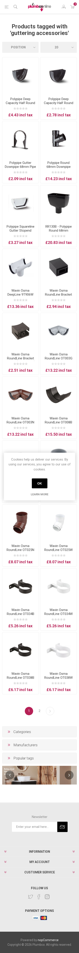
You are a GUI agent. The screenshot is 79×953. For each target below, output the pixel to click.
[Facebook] (38, 896)
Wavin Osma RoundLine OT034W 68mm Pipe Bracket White (58, 616)
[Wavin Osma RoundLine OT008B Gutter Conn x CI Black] (58, 395)
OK (39, 483)
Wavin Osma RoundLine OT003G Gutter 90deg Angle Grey (58, 360)
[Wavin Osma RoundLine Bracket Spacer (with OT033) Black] (20, 331)
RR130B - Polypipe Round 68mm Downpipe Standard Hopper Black (58, 232)
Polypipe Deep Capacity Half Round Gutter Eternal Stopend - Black (20, 105)
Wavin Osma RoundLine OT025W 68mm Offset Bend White (58, 552)
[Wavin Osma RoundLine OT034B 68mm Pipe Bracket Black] (20, 586)
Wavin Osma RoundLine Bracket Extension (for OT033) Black (58, 296)
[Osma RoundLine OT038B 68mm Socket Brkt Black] (20, 650)
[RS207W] (20, 203)
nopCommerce (48, 940)
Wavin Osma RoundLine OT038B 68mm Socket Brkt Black (20, 680)
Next (50, 711)
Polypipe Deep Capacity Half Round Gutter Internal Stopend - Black (58, 105)
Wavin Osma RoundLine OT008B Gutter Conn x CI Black (58, 424)
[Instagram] (47, 896)
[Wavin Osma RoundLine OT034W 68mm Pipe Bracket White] (58, 586)
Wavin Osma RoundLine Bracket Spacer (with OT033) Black (20, 360)
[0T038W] (58, 650)
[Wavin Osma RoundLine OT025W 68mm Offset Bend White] (58, 523)
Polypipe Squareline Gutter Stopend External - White (20, 230)
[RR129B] (58, 139)
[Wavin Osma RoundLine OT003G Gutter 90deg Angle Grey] (58, 331)
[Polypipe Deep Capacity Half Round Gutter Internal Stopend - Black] (58, 75)
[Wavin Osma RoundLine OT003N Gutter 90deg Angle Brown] (20, 395)
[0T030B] (58, 267)
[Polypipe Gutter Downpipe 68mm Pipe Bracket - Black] (20, 139)
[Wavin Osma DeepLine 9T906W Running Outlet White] (20, 267)
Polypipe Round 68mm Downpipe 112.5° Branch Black (58, 167)
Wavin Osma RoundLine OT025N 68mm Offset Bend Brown (20, 552)
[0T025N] (20, 523)
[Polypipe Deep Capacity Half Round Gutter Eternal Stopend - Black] (20, 75)
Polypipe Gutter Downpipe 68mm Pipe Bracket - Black (20, 167)
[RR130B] (58, 203)
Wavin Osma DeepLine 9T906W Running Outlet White (20, 294)
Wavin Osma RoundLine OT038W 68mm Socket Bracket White (58, 680)
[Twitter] (30, 896)
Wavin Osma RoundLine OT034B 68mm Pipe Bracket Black (20, 616)
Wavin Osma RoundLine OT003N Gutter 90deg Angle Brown (20, 424)
